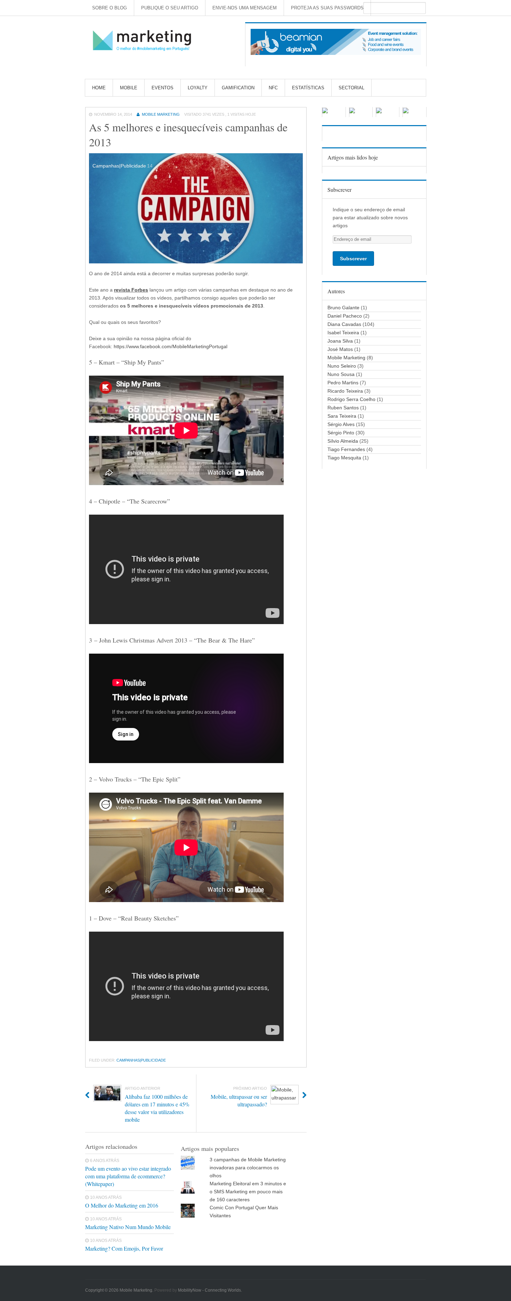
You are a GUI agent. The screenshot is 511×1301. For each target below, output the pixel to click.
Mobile (128, 87)
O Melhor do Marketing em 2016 (121, 1205)
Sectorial (351, 87)
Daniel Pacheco (344, 316)
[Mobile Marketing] (144, 41)
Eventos (162, 87)
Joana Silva (340, 341)
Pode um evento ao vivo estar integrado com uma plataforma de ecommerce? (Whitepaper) (128, 1176)
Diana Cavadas (344, 324)
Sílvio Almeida (342, 441)
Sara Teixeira (341, 416)
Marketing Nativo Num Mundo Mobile (128, 1226)
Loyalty (198, 87)
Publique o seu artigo (169, 7)
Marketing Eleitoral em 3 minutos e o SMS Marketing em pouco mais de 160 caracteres (248, 1191)
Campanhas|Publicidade (141, 1060)
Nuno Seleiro (341, 366)
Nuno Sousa (341, 374)
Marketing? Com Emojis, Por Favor (124, 1248)
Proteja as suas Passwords (327, 7)
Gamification (238, 87)
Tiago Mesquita (344, 457)
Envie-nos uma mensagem (244, 7)
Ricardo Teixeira (345, 391)
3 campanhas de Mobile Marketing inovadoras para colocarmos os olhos (248, 1167)
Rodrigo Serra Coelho (351, 399)
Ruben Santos (343, 407)
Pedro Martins (342, 382)
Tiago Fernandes (346, 449)
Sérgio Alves (341, 424)
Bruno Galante (343, 307)
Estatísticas (308, 87)
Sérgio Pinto (340, 432)
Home (99, 87)
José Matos (340, 349)
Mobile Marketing (161, 114)
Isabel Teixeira (343, 332)
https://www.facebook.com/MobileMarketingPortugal (170, 346)
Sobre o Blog (109, 7)
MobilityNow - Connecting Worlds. (210, 1290)
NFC (273, 87)
